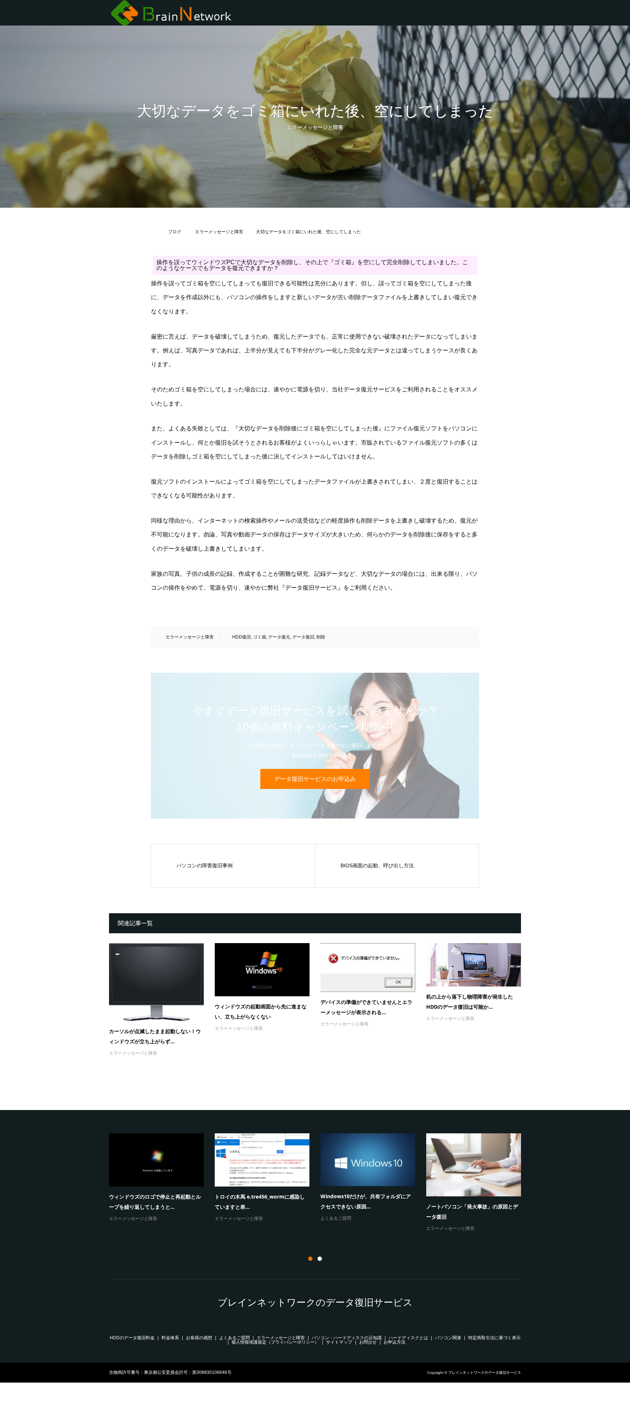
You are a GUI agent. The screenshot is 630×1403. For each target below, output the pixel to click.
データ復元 (279, 637)
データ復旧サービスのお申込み (315, 779)
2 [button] (320, 1259)
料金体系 (170, 1337)
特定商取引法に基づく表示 (494, 1337)
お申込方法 (394, 1342)
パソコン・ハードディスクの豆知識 (144, 1205)
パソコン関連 (448, 1337)
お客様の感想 (199, 1337)
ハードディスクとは (408, 1337)
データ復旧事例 (441, 1235)
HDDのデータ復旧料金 (132, 1337)
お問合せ (368, 1342)
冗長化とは (333, 1204)
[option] (320, 1186)
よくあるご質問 (234, 1337)
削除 (320, 637)
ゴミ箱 (259, 637)
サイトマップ (339, 1342)
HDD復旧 (241, 637)
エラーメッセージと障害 (315, 127)
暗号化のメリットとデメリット (144, 1193)
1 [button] (310, 1259)
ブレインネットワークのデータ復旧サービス (315, 1302)
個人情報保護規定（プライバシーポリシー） (275, 1342)
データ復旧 (303, 637)
